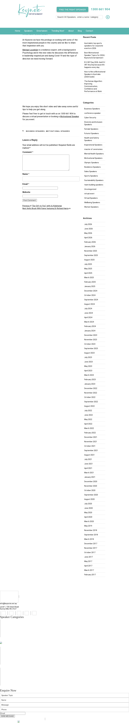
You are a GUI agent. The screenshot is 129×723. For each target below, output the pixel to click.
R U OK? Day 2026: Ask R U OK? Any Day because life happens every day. (94, 64)
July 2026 (88, 224)
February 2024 (90, 326)
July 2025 (88, 264)
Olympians (6, 633)
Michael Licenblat (30, 50)
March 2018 (89, 539)
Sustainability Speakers (93, 180)
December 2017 (90, 544)
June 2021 (88, 464)
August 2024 (89, 304)
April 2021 (88, 468)
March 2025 (89, 277)
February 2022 (90, 433)
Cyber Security (90, 118)
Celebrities (6, 682)
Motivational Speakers (58, 131)
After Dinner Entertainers (12, 672)
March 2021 (89, 473)
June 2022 (88, 415)
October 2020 (89, 490)
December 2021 (90, 437)
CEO (3, 658)
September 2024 (91, 300)
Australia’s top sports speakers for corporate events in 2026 (93, 45)
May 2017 (88, 561)
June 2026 (88, 229)
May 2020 (88, 513)
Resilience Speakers (92, 167)
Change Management (10, 661)
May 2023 (88, 366)
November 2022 (90, 393)
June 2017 (88, 557)
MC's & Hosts (7, 674)
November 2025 (90, 251)
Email (25, 184)
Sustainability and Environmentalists (16, 663)
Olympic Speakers (91, 163)
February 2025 (90, 282)
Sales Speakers (90, 171)
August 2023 (89, 353)
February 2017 (90, 575)
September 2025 (91, 255)
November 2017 (90, 548)
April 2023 (88, 371)
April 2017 (88, 566)
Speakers (28, 31)
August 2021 (89, 455)
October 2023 (89, 344)
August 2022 (89, 406)
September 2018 (91, 535)
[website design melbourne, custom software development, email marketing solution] (26, 721)
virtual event (89, 194)
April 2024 (88, 317)
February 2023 (90, 379)
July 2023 (88, 357)
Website (26, 192)
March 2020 (89, 521)
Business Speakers (35, 131)
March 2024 (89, 322)
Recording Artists (9, 679)
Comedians (6, 631)
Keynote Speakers (9, 626)
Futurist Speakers (91, 133)
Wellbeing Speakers (92, 202)
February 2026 (90, 242)
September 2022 (91, 402)
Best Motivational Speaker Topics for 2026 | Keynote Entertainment (94, 55)
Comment (27, 152)
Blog (80, 31)
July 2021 (88, 459)
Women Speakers (91, 207)
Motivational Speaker (69, 116)
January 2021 (89, 477)
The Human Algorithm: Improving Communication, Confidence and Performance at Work (93, 86)
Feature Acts (7, 669)
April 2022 (88, 424)
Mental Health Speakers (94, 154)
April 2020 (88, 517)
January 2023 (89, 384)
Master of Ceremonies (11, 636)
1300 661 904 (100, 9)
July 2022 (88, 411)
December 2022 (90, 388)
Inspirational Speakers (93, 145)
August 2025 (89, 260)
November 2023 (90, 340)
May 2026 (88, 233)
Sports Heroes (7, 656)
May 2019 (88, 526)
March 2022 (89, 428)
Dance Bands (7, 677)
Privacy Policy (52, 719)
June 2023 (88, 362)
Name (25, 174)
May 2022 (88, 419)
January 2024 (89, 331)
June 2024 (88, 313)
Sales (4, 653)
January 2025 (89, 286)
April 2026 (88, 238)
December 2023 (90, 335)
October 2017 (89, 552)
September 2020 (91, 495)
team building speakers (93, 185)
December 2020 (90, 481)
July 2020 (88, 504)
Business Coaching (9, 651)
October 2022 (89, 397)
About (71, 31)
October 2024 (89, 295)
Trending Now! (57, 31)
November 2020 (90, 486)
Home (17, 31)
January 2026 (89, 246)
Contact (89, 31)
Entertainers (42, 31)
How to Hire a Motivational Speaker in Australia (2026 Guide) (94, 74)
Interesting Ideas (8, 684)
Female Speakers (91, 129)
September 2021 (91, 450)
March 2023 (89, 375)
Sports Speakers (91, 176)
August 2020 (89, 499)
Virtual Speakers (91, 198)
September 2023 (91, 348)
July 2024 (88, 309)
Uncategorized (90, 189)
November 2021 (90, 442)
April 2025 (88, 273)
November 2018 (90, 530)
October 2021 (89, 446)
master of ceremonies (93, 149)
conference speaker (92, 113)
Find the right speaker (72, 9)
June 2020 (88, 508)
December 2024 (90, 291)
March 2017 (89, 570)
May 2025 (88, 269)
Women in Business (10, 648)
